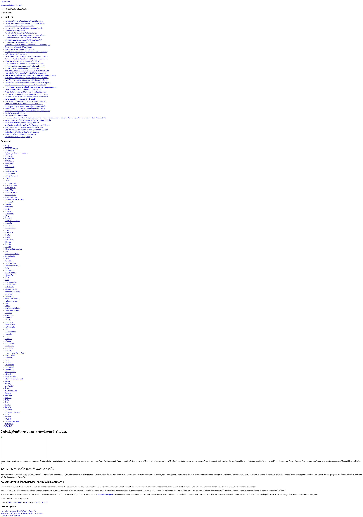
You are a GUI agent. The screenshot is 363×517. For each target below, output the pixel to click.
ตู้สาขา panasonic (10, 228)
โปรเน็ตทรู (8, 417)
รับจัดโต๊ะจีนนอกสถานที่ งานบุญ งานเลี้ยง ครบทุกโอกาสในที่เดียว (26, 52)
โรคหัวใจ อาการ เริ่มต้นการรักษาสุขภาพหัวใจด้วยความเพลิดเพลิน (26, 80)
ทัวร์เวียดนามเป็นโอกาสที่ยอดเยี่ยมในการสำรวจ (20, 134)
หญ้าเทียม (8, 341)
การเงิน (7, 181)
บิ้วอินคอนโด (9, 275)
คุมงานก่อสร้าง (10, 202)
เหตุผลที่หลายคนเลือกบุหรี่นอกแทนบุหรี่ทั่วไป (19, 26)
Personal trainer (9, 158)
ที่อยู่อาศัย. (8, 247)
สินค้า (6, 329)
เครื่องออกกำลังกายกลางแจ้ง (14, 379)
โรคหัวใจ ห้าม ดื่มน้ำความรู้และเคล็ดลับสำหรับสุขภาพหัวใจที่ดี (25, 85)
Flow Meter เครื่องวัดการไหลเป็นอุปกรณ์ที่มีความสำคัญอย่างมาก (26, 59)
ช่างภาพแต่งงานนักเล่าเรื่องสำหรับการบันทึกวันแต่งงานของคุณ (25, 101)
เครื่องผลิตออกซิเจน (11, 376)
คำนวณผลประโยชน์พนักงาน (14, 199)
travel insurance (9, 162)
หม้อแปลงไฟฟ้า (10, 343)
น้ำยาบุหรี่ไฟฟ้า (10, 256)
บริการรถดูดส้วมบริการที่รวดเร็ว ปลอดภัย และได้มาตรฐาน (24, 21)
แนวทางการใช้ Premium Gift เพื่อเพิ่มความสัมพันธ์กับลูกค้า (24, 28)
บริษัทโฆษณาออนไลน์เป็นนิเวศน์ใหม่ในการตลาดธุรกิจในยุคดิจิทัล (26, 130)
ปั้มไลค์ (7, 280)
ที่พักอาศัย (8, 242)
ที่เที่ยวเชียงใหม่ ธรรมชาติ (13, 249)
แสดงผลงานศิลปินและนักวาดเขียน (12, 5)
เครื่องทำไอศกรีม (10, 372)
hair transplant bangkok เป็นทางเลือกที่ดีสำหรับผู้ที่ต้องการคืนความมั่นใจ (28, 120)
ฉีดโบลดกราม (9, 214)
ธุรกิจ (6, 251)
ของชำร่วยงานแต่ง (11, 185)
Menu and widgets (6, 12)
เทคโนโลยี (8, 395)
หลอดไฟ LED (9, 346)
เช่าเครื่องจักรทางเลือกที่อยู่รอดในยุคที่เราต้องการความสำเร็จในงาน (27, 125)
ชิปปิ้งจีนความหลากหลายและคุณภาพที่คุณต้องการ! (22, 122)
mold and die (8, 155)
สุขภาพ (7, 336)
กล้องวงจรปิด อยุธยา (11, 176)
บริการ (7, 258)
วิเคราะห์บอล (9, 315)
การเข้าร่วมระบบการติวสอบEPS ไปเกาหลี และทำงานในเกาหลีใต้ (26, 56)
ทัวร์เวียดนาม (9, 240)
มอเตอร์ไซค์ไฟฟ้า (10, 284)
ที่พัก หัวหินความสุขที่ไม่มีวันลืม (15, 113)
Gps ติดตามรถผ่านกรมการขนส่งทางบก (17, 153)
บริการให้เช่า (9, 261)
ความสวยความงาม (11, 192)
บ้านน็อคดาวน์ (9, 270)
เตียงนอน (8, 393)
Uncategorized (9, 163)
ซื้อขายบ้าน (8, 218)
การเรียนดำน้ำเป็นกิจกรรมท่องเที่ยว (16, 115)
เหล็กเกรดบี (8, 409)
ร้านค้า (7, 303)
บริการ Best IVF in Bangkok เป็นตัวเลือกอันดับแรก (21, 33)
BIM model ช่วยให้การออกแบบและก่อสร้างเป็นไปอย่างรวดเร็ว (25, 66)
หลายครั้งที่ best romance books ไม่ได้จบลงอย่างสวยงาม (22, 38)
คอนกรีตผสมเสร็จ (10, 195)
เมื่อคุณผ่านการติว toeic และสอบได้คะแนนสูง (19, 49)
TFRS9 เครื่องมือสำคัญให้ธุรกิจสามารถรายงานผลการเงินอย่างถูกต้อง (27, 82)
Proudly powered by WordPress (10, 515)
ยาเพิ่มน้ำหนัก (9, 287)
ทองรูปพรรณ (9, 232)
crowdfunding (9, 147)
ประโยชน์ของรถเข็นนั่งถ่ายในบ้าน (16, 54)
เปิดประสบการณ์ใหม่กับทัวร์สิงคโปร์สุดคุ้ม (18, 47)
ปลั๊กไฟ (7, 277)
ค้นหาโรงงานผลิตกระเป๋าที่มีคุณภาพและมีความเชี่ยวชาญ (24, 127)
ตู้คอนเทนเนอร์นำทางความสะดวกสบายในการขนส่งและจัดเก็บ (25, 106)
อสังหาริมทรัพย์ (10, 355)
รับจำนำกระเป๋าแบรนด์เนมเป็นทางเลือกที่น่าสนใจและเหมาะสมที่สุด (27, 71)
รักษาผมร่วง (9, 294)
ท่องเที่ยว (7, 235)
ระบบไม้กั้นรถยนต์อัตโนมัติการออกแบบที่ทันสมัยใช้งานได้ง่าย (25, 108)
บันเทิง (7, 268)
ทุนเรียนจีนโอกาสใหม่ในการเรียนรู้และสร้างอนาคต (22, 132)
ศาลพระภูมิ (8, 317)
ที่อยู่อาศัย (8, 244)
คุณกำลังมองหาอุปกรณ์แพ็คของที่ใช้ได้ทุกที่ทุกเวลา (22, 68)
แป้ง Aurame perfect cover (13, 412)
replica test (8, 160)
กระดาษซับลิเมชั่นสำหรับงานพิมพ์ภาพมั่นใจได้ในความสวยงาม (25, 73)
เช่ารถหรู (8, 383)
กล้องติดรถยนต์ (10, 173)
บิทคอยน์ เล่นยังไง (10, 273)
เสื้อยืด (7, 400)
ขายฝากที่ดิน (9, 190)
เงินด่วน (7, 381)
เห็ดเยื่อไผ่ (8, 407)
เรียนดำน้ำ (8, 398)
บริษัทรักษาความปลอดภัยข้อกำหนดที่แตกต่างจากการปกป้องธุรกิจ (26, 94)
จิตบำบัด (7, 209)
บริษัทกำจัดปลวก (10, 263)
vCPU (6, 165)
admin (27, 502)
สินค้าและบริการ (10, 332)
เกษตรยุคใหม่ (9, 369)
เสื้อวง (7, 402)
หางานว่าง (8, 350)
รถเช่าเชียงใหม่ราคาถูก (12, 291)
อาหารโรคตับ (9, 365)
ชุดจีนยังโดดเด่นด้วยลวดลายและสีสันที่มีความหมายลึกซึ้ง (23, 40)
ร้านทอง (7, 306)
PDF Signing (8, 156)
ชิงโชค (7, 216)
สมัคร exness (9, 322)
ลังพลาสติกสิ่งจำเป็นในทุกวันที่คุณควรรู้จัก (18, 137)
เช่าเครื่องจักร (9, 386)
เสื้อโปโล (7, 405)
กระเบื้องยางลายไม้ (11, 171)
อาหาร (7, 360)
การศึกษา (8, 178)
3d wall (7, 145)
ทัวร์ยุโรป (8, 237)
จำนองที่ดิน (8, 204)
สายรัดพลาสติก (10, 327)
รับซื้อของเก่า (9, 296)
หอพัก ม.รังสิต (9, 348)
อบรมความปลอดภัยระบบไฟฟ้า (15, 353)
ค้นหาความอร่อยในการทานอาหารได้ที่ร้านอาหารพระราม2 (24, 63)
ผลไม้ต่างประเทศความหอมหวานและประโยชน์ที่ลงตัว (22, 61)
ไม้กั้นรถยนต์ (9, 424)
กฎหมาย (7, 169)
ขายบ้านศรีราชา (10, 188)
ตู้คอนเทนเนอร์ (9, 225)
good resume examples (11, 148)
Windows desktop (10, 167)
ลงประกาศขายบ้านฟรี (12, 310)
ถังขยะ (7, 230)
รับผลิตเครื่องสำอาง (11, 301)
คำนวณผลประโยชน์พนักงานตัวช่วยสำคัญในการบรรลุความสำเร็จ (26, 97)
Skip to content (5, 1)
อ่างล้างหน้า (9, 358)
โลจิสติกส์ (8, 419)
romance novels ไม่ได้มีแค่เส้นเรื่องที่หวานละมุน (20, 42)
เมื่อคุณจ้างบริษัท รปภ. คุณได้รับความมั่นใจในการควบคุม (24, 104)
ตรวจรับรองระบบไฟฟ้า (12, 221)
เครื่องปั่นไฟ (8, 374)
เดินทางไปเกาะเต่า (11, 391)
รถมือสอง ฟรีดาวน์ (11, 289)
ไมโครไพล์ (8, 426)
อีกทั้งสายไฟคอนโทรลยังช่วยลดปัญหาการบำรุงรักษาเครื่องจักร (25, 35)
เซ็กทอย (7, 388)
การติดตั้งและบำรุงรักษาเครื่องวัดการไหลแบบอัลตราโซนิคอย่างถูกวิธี (27, 45)
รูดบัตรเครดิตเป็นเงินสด (12, 308)
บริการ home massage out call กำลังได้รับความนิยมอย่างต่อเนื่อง (25, 23)
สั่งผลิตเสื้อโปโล (10, 324)
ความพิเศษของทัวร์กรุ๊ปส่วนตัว (15, 30)
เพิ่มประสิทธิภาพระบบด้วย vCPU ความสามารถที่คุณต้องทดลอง (25, 92)
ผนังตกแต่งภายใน (10, 282)
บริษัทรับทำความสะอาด (12, 265)
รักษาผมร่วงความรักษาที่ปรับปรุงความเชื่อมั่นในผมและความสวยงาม (27, 111)
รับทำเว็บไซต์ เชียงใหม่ (12, 299)
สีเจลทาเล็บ (8, 334)
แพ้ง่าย (7, 414)
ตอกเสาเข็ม (8, 223)
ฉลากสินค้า (8, 211)
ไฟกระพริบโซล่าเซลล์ (12, 421)
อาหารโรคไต (9, 367)
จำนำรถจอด (9, 206)
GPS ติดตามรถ (9, 150)
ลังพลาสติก (8, 313)
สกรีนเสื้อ (8, 320)
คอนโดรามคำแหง (11, 197)
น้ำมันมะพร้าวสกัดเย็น (12, 254)
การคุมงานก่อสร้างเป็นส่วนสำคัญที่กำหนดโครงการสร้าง (23, 89)
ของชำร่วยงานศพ (10, 183)
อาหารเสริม (8, 362)
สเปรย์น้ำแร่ (8, 339)
